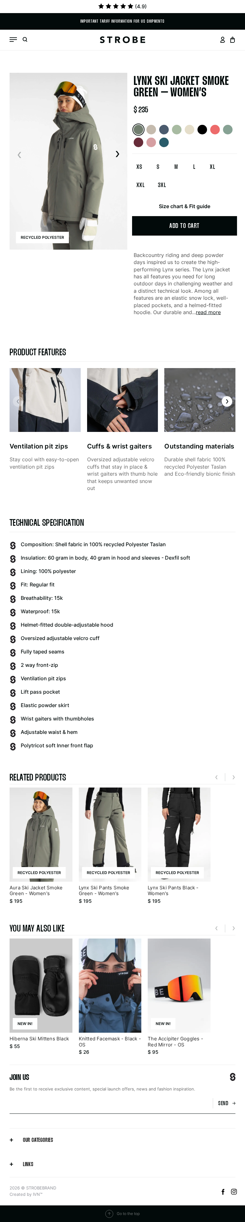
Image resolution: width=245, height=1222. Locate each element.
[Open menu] (13, 39)
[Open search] (25, 39)
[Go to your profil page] (222, 40)
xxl (141, 185)
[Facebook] (224, 1193)
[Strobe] (122, 39)
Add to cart (184, 226)
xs (140, 167)
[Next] (117, 154)
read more (208, 312)
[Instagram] (234, 1193)
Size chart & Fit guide (184, 206)
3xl (162, 185)
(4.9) (141, 6)
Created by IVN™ (26, 1194)
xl (212, 167)
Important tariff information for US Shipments (122, 21)
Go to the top (128, 1213)
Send (223, 1103)
